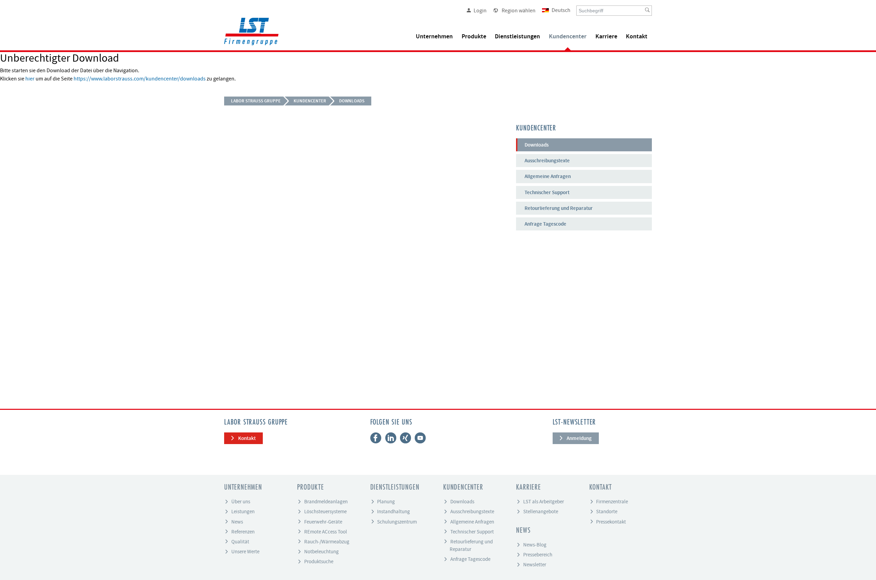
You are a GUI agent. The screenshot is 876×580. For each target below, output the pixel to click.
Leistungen (243, 511)
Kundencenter (568, 36)
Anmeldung (579, 438)
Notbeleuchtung (321, 551)
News (237, 521)
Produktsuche (318, 561)
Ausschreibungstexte (547, 160)
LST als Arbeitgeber (543, 501)
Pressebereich (537, 554)
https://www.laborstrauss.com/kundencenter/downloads (140, 78)
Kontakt (636, 36)
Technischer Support (547, 192)
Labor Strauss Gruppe (256, 101)
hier (30, 78)
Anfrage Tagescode (545, 223)
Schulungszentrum (397, 521)
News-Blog (534, 544)
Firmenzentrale (612, 501)
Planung (386, 501)
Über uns (240, 501)
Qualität (240, 541)
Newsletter (534, 564)
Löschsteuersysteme (325, 511)
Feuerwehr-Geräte (323, 521)
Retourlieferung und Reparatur (559, 208)
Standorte (606, 511)
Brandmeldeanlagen (326, 501)
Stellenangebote (540, 511)
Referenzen (243, 531)
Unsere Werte (245, 551)
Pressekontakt (611, 521)
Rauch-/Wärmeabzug (326, 541)
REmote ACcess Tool (325, 531)
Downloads (351, 101)
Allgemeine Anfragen (548, 176)
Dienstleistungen (517, 36)
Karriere (606, 36)
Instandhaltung (393, 511)
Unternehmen (434, 36)
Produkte (474, 36)
